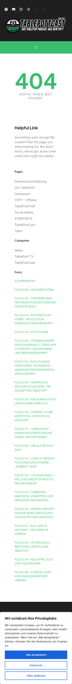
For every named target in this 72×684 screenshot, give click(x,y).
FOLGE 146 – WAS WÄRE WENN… (35, 289)
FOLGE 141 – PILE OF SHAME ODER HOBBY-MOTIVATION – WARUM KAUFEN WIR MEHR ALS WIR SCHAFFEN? (35, 367)
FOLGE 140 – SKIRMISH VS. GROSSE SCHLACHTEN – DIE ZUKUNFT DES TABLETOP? (33, 386)
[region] (36, 648)
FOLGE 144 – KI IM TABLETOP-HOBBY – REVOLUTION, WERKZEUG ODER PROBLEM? (34, 319)
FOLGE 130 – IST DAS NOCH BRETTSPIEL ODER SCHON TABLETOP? (32, 546)
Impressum (22, 194)
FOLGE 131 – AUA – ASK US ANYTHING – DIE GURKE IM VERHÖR (31, 529)
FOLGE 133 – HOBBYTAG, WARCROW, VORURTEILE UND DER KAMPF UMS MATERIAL (34, 496)
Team (18, 231)
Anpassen (36, 665)
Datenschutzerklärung (30, 181)
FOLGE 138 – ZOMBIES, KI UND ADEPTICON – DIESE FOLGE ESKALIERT (34, 416)
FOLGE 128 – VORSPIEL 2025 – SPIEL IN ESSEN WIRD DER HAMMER (34, 576)
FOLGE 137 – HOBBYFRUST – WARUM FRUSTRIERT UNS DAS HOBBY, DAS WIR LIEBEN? (33, 433)
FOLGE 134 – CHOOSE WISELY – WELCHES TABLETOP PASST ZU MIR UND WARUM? (35, 479)
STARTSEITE (24, 218)
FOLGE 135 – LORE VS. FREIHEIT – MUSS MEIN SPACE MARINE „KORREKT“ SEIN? (35, 462)
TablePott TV (24, 256)
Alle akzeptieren (36, 654)
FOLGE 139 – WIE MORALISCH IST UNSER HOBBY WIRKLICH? (35, 401)
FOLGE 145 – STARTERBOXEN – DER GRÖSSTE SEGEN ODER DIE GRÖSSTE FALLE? (35, 302)
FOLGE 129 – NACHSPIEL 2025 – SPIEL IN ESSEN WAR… (35, 561)
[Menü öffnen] (36, 47)
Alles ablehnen (36, 675)
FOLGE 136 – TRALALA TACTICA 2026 (34, 447)
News (19, 250)
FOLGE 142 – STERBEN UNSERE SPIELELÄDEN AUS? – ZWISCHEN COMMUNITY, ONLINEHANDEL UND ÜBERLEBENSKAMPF (35, 346)
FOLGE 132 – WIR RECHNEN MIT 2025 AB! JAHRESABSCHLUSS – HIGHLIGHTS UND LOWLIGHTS (34, 513)
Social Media (24, 212)
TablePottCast (25, 225)
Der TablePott (25, 188)
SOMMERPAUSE (25, 281)
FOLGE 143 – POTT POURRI (31, 332)
